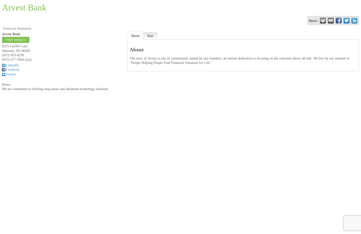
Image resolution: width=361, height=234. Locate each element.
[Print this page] (323, 20)
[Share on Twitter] (346, 20)
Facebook (12, 69)
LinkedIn (12, 65)
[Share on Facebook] (339, 20)
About (135, 36)
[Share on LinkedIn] (354, 20)
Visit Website (16, 39)
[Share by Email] (331, 20)
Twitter (11, 74)
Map (150, 36)
